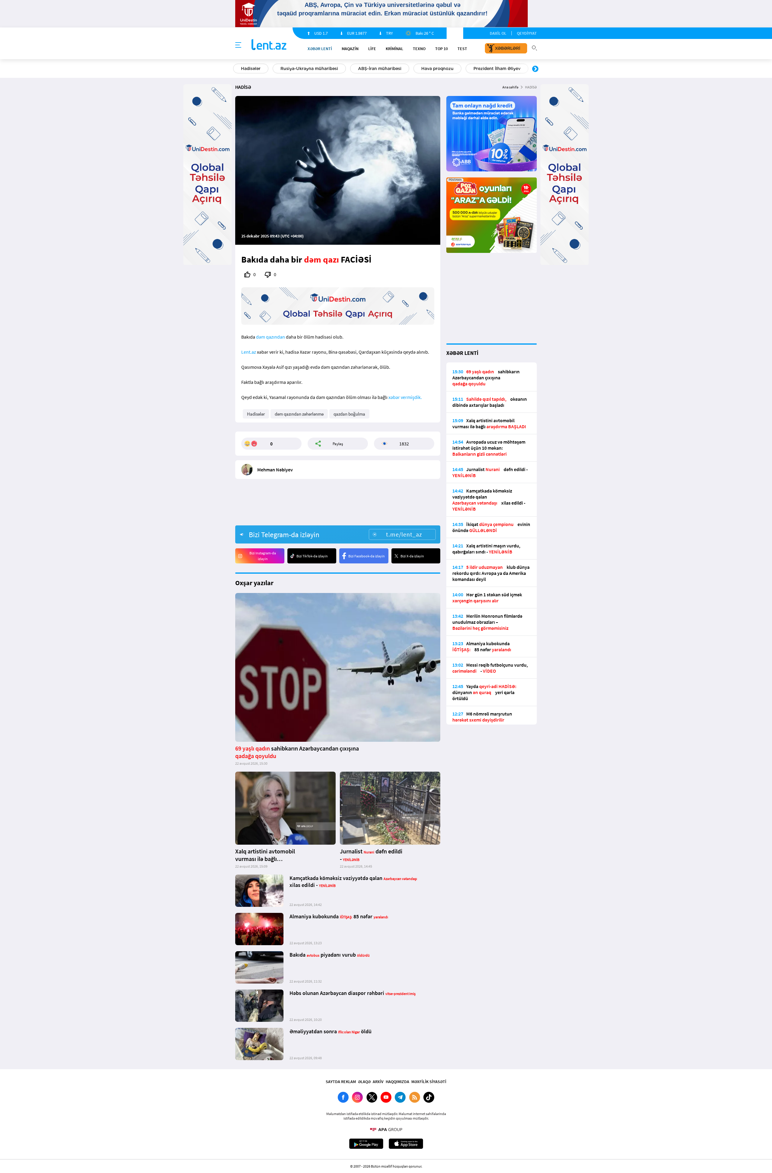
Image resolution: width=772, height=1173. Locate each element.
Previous (236, 69)
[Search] (534, 47)
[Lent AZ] (269, 45)
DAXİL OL (498, 33)
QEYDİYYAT (527, 33)
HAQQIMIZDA (397, 1081)
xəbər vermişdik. (405, 397)
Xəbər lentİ (320, 48)
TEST (462, 48)
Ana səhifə (510, 87)
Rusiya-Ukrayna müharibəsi (309, 68)
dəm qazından (270, 337)
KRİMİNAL (394, 48)
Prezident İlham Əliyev (496, 68)
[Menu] (238, 45)
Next (535, 69)
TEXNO (419, 48)
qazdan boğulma (349, 414)
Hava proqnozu (437, 68)
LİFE (372, 48)
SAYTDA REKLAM (341, 1081)
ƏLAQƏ (364, 1081)
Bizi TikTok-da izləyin (312, 556)
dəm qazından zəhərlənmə (299, 414)
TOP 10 (441, 48)
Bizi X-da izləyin (412, 556)
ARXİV (378, 1081)
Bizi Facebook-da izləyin (366, 556)
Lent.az (248, 352)
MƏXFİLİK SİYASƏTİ (428, 1081)
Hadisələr (251, 68)
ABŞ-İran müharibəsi (379, 68)
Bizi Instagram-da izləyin (262, 556)
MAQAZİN (350, 48)
